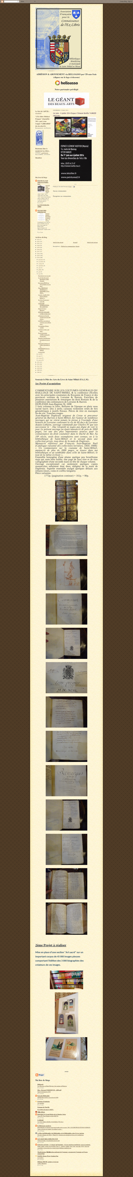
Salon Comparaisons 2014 (44, 1092)
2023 (38, 239)
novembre (41, 261)
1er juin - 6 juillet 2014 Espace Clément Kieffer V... (43, 296)
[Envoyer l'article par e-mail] (73, 186)
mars (39, 356)
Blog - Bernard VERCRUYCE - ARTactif (49, 1090)
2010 (38, 368)
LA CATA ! (41, 1158)
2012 (38, 364)
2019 (38, 247)
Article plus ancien (92, 242)
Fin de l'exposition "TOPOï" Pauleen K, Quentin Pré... (44, 334)
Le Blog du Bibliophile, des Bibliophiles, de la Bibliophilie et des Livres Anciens (61, 1133)
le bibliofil (40, 1120)
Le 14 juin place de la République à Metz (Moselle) (43, 279)
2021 (38, 243)
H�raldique (41, 1112)
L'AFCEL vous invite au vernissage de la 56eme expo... (44, 322)
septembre (41, 265)
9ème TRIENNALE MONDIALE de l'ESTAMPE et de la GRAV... (43, 290)
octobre (40, 263)
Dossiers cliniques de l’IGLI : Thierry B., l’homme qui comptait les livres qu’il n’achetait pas (61, 1135)
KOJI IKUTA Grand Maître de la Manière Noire (43, 182)
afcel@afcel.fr (44, 153)
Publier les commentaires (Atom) (70, 246)
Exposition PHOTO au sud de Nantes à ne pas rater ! (44, 284)
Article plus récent (58, 242)
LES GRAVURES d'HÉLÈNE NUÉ (42, 211)
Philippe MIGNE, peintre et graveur (48, 1162)
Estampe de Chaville (43, 1107)
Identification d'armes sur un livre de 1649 (48, 1097)
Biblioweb (40, 1084)
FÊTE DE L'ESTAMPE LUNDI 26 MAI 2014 (44, 313)
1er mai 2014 (41, 352)
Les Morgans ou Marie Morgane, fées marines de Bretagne (52, 1086)
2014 (38, 257)
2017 (38, 251)
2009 (38, 370)
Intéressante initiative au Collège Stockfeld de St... (44, 345)
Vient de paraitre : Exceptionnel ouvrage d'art (48, 216)
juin (39, 272)
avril (39, 354)
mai (39, 274)
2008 (38, 372)
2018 (38, 249)
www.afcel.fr (38, 113)
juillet (39, 269)
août (39, 267)
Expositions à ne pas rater (44, 275)
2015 (38, 255)
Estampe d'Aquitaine (44, 1101)
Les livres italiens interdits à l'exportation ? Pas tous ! (51, 1122)
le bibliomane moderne (44, 1126)
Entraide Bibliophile (44, 1096)
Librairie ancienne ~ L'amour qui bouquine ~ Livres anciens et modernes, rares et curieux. (64, 1145)
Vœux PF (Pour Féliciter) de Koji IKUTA (48, 188)
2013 (38, 362)
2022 (38, 241)
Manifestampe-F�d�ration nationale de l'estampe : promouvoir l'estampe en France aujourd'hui (63, 1153)
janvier (40, 360)
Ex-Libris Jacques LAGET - (46, 1109)
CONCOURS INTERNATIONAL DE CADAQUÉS (43, 305)
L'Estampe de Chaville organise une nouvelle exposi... (44, 317)
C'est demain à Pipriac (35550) (43, 326)
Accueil (75, 242)
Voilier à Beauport (42, 1163)
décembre (40, 259)
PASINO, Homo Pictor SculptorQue (48, 1156)
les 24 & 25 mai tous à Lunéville (43, 300)
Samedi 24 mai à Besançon (42, 309)
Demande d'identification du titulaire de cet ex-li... (44, 339)
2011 (38, 366)
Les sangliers (41, 1103)
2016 (38, 253)
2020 (38, 245)
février (40, 358)
